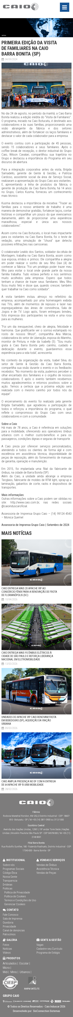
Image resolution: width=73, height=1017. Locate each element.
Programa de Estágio (48, 952)
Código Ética (10, 872)
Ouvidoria (8, 922)
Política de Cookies (15, 896)
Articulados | (10, 963)
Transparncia (10, 880)
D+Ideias (7, 884)
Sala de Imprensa (12, 918)
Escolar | (24, 963)
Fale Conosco (10, 914)
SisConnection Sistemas (46, 1011)
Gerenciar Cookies (14, 904)
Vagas (39, 944)
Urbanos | (25, 972)
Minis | (14, 972)
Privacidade (9, 926)
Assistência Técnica (47, 869)
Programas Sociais (13, 869)
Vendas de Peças (46, 872)
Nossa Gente (10, 876)
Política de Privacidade (17, 892)
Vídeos (7, 952)
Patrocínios (9, 934)
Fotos (6, 944)
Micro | (7, 967)
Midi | (6, 972)
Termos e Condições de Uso (20, 900)
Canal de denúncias (14, 930)
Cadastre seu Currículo (49, 948)
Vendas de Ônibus (46, 865)
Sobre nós (9, 865)
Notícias (7, 948)
